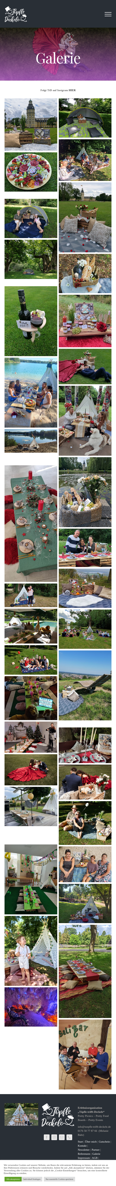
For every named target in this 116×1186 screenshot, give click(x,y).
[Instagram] (54, 1137)
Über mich (91, 1141)
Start (80, 1141)
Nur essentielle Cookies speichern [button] (59, 1179)
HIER (72, 90)
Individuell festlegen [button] (31, 1179)
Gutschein (104, 1141)
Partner (96, 1149)
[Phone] (69, 1137)
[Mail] (62, 1137)
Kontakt (82, 1145)
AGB (95, 1157)
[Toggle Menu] (108, 14)
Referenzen (84, 1153)
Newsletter (84, 1149)
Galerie (96, 1153)
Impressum (84, 1157)
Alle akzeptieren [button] (13, 1179)
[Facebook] (47, 1137)
